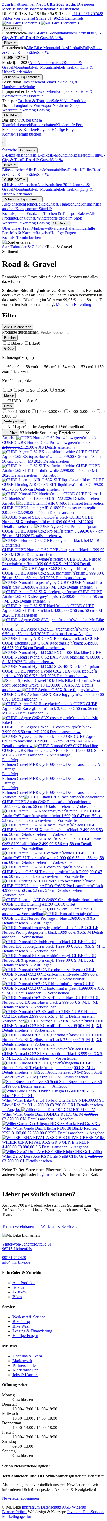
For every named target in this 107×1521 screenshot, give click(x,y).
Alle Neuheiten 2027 (46, 62)
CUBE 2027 (13, 58)
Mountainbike (24, 67)
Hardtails (75, 48)
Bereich (10, 338)
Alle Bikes (34, 48)
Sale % (57, 38)
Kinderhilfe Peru (69, 125)
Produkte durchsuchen (20, 332)
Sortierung (48, 432)
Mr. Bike (11, 115)
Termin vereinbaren (20, 1226)
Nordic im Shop (65, 105)
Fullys (88, 48)
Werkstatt (9, 110)
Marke (9, 395)
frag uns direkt (49, 1174)
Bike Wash (21, 1326)
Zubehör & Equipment (21, 77)
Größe (9, 348)
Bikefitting (27, 110)
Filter (12, 433)
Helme (49, 82)
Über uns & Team (16, 228)
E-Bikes (10, 28)
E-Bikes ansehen (16, 155)
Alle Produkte (74, 100)
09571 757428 (14, 1257)
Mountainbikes (55, 48)
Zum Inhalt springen (18, 4)
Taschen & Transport (35, 100)
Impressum (31, 1507)
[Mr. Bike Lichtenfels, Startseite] (40, 23)
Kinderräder (27, 52)
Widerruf (79, 1507)
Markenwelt (21, 125)
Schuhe (29, 86)
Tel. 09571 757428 (87, 13)
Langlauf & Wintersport (33, 105)
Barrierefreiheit (14, 1512)
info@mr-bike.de (16, 1262)
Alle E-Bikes (36, 33)
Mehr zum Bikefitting (73, 304)
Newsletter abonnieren (22, 1498)
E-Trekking (72, 67)
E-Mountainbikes (61, 33)
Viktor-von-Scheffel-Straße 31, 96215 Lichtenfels (42, 18)
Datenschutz (51, 1507)
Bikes (9, 43)
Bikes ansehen (14, 170)
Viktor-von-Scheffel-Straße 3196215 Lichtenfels (27, 1246)
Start (6, 247)
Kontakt (8, 134)
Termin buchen (28, 134)
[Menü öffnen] (4, 139)
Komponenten (67, 91)
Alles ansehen (32, 82)
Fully (93, 33)
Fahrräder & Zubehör (28, 247)
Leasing (43, 110)
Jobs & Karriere (24, 129)
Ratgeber (44, 129)
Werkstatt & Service (59, 1226)
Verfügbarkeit (14, 421)
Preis (8, 406)
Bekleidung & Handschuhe (58, 204)
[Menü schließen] (4, 144)
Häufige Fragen (64, 129)
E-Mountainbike (49, 67)
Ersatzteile (34, 96)
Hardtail (82, 33)
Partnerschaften (43, 125)
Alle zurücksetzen (17, 327)
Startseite (9, 150)
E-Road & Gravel (36, 38)
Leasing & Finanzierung (32, 1331)
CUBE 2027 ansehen (19, 184)
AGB (66, 1507)
